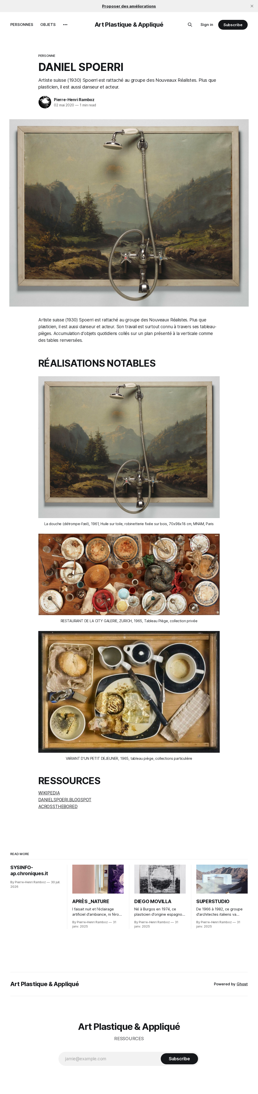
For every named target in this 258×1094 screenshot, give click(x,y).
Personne (46, 56)
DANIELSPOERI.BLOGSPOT (64, 799)
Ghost (242, 984)
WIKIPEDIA (49, 792)
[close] (252, 6)
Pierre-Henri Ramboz (74, 99)
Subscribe (232, 24)
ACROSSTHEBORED (58, 806)
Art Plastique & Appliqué (129, 24)
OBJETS (48, 24)
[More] (65, 25)
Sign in (207, 24)
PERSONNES (21, 24)
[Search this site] (190, 25)
